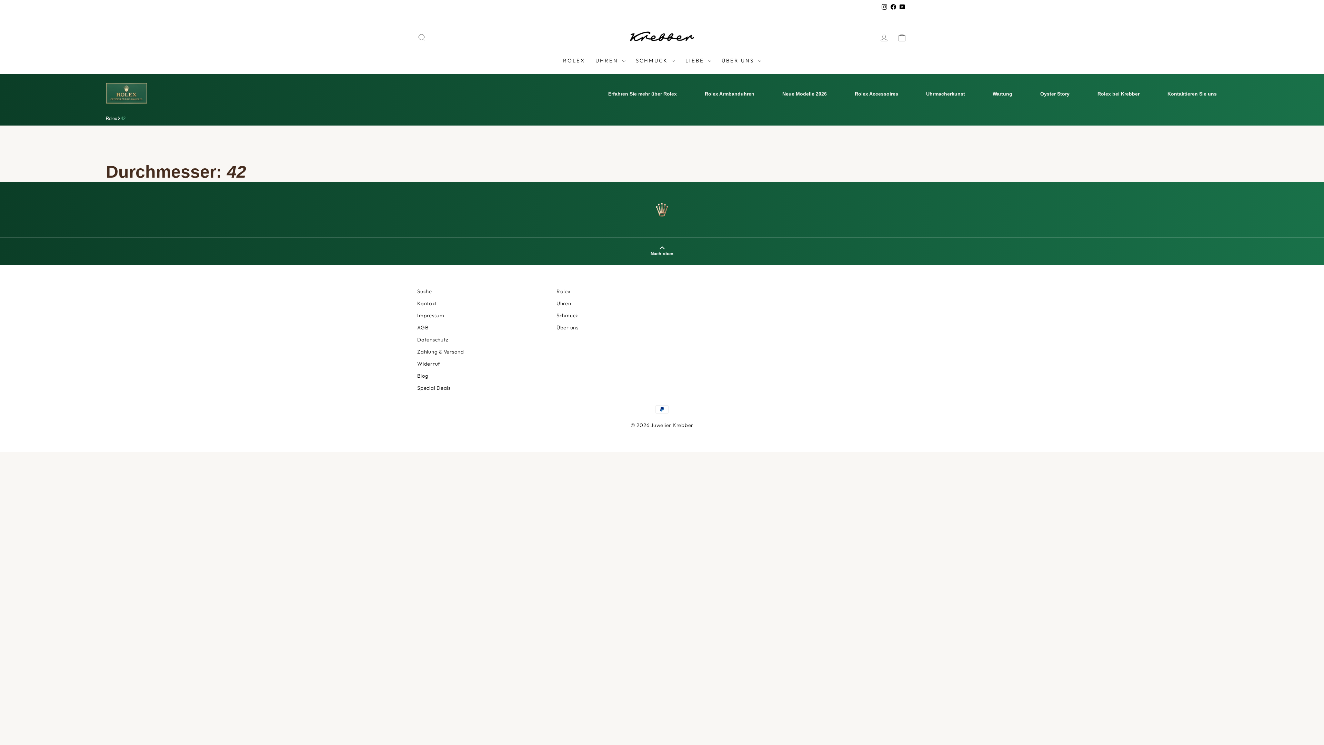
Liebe (695, 60)
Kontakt (427, 303)
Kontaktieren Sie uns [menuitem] (1192, 94)
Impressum (430, 315)
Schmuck (653, 60)
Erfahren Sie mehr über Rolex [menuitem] (642, 94)
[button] (1309, 730)
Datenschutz (432, 339)
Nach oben (662, 253)
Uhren (607, 60)
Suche (424, 291)
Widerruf (428, 363)
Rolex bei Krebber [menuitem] (1118, 94)
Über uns (567, 327)
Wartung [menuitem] (1002, 94)
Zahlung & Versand (440, 351)
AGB (422, 327)
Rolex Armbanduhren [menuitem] (729, 94)
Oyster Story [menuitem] (1055, 94)
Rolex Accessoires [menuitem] (876, 94)
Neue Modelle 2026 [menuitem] (804, 94)
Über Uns (739, 60)
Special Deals (434, 388)
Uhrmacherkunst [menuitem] (945, 94)
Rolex (574, 60)
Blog (423, 375)
